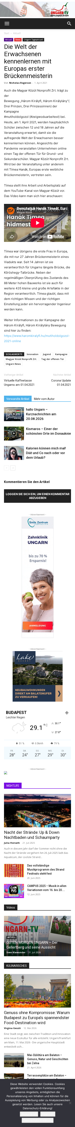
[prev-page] (6, 467)
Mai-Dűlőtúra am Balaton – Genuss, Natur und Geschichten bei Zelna (47, 1059)
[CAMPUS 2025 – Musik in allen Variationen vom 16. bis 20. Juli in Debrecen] (14, 891)
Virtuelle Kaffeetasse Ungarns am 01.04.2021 (19, 383)
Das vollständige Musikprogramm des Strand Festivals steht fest (45, 869)
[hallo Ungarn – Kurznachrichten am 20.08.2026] (14, 414)
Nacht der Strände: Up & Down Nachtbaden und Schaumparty (32, 835)
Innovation (32, 354)
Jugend (47, 354)
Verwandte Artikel (17, 399)
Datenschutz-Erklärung (37, 1120)
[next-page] (12, 467)
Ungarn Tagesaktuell (33, 39)
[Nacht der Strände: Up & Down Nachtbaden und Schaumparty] (37, 810)
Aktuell (17, 33)
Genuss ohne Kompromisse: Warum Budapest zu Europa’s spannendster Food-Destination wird (37, 1017)
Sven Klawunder (15, 952)
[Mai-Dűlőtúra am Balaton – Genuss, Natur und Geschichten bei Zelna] (14, 1060)
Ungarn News (13, 363)
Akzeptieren (29, 1114)
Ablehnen (48, 1114)
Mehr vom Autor (44, 399)
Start (6, 33)
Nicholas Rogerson (20, 82)
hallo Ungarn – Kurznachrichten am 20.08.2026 (41, 414)
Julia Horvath (12, 842)
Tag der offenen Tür (52, 359)
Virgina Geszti (12, 1028)
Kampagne (61, 354)
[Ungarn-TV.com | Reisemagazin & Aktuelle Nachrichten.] (37, 9)
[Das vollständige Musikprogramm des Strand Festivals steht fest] (14, 870)
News (17, 39)
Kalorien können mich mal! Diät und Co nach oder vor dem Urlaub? (46, 453)
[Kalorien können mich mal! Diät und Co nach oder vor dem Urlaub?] (14, 453)
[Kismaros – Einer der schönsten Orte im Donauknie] (14, 434)
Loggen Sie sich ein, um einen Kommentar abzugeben (37, 496)
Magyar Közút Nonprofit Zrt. (21, 359)
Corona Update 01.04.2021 (61, 383)
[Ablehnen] (70, 1103)
